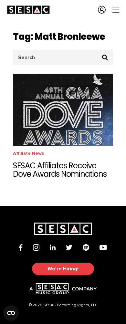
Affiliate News (28, 153)
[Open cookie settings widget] (11, 313)
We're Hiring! (63, 269)
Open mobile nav (116, 9)
